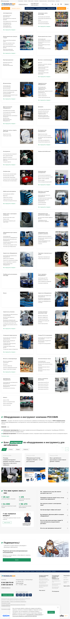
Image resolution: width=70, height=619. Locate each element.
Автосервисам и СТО (56, 581)
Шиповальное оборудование (7, 379)
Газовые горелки (7, 161)
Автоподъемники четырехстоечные (7, 23)
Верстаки (5, 195)
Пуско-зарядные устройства (44, 281)
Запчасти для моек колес (9, 217)
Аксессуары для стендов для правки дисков (9, 338)
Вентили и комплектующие (45, 60)
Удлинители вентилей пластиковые (43, 70)
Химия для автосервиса (43, 23)
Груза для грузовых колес (9, 43)
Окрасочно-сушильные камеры (10, 260)
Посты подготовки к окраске (9, 261)
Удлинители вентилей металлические (43, 67)
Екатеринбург (5, 1)
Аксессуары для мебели (8, 193)
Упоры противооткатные (44, 258)
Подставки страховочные (44, 256)
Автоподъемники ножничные (10, 21)
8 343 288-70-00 (7, 582)
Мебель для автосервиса (9, 191)
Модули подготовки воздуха (9, 369)
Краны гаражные (42, 93)
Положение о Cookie (5, 603)
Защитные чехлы (7, 134)
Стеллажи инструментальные (10, 200)
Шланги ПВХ (6, 400)
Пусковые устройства (43, 283)
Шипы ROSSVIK (51, 8)
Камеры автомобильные (44, 151)
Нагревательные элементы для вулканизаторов (10, 95)
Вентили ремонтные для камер (45, 176)
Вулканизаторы (7, 83)
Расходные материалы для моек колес (9, 221)
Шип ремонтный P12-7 (43, 385)
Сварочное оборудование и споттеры (44, 302)
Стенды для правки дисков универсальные (9, 344)
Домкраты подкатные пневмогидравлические (43, 116)
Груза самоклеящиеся (8, 44)
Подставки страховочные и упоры (45, 254)
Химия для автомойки (43, 21)
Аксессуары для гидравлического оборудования (42, 88)
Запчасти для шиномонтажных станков (45, 365)
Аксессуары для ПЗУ (43, 278)
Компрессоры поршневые (9, 177)
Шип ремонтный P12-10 (43, 382)
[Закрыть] (57, 607)
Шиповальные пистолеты (9, 388)
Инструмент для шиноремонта (42, 131)
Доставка (66, 579)
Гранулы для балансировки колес (9, 41)
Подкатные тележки (7, 197)
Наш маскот (42, 590)
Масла (39, 20)
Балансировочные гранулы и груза (10, 37)
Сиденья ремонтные (7, 199)
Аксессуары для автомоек (44, 16)
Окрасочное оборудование (10, 253)
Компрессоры (6, 171)
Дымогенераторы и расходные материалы (10, 116)
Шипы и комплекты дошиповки (43, 379)
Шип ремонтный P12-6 (43, 384)
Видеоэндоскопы (7, 113)
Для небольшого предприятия (43, 582)
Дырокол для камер (42, 134)
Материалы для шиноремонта (42, 172)
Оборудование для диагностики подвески (44, 214)
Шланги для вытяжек (43, 323)
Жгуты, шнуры (41, 180)
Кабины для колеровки (8, 258)
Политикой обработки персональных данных (24, 616)
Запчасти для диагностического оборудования (7, 119)
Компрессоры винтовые (8, 175)
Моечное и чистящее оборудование (43, 192)
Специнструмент (30, 8)
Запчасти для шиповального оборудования (9, 386)
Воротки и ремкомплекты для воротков (10, 159)
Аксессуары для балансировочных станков (44, 39)
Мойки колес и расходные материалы (10, 214)
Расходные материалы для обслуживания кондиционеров (10, 321)
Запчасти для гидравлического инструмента (45, 238)
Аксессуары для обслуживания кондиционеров (10, 315)
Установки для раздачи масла (10, 244)
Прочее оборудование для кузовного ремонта (44, 241)
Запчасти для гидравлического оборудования (45, 92)
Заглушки (5, 364)
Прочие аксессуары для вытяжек (43, 321)
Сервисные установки (8, 311)
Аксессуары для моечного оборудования (44, 196)
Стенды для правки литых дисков (9, 347)
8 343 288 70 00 (34, 3)
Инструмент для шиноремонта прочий (45, 138)
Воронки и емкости (7, 157)
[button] (68, 8)
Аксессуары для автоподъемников (7, 26)
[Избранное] (58, 4)
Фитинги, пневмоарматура (10, 358)
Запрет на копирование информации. (18, 601)
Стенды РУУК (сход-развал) (45, 335)
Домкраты (40, 106)
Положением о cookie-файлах (34, 614)
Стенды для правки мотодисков (10, 349)
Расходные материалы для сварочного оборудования (44, 299)
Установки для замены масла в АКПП (10, 325)
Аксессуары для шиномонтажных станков (44, 362)
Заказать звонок (7, 595)
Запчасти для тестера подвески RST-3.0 (45, 218)
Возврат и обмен (66, 582)
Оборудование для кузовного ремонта (43, 233)
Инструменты (6, 151)
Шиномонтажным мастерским (56, 584)
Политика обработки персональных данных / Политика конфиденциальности (13, 605)
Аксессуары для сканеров (9, 112)
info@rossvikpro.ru (5, 587)
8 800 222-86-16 (7, 585)
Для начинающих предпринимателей (44, 579)
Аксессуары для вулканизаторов (7, 86)
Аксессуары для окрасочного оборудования (10, 256)
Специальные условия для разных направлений (55, 577)
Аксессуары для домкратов (44, 109)
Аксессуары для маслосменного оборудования (10, 237)
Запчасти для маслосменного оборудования (10, 240)
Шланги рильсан (7, 405)
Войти (16, 560)
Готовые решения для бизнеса (43, 576)
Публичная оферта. (5, 601)
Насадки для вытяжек (43, 319)
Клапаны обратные (7, 365)
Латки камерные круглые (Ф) (44, 181)
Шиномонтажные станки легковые (44, 370)
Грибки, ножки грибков (43, 178)
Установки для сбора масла (9, 246)
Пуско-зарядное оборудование (42, 275)
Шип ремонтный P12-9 (43, 389)
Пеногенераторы (42, 202)
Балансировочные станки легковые (44, 45)
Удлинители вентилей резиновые (43, 73)
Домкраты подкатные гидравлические (43, 113)
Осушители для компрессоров (10, 179)
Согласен (51, 612)
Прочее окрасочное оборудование (7, 264)
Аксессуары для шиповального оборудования (10, 383)
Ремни (4, 293)
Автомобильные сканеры (9, 110)
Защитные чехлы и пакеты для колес (10, 131)
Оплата (65, 577)
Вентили (40, 62)
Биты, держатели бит (8, 155)
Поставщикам (55, 591)
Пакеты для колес (7, 135)
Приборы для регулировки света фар (10, 275)
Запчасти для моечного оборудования (43, 200)
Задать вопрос (7, 522)
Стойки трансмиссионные (44, 97)
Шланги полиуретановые (9, 401)
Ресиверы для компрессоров (10, 180)
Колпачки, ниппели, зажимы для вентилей (44, 65)
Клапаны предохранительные (10, 367)
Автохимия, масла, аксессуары (43, 13)
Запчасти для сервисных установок (8, 318)
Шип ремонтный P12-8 (43, 387)
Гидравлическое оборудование (42, 84)
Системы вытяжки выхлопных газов (42, 312)
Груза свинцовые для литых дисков (9, 47)
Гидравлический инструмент (44, 236)
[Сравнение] (55, 4)
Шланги (5, 397)
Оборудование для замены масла (10, 233)
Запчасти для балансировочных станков (44, 48)
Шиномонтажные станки (44, 358)
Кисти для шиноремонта (43, 140)
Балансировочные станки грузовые (44, 42)
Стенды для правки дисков (10, 335)
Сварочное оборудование (44, 293)
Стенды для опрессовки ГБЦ (9, 322)
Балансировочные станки (44, 36)
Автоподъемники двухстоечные (7, 16)
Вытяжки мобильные (43, 315)
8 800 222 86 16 (34, 5)
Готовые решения (40, 8)
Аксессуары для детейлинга (44, 18)
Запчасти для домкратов (43, 118)
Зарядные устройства (43, 279)
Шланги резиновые (7, 403)
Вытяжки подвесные (43, 317)
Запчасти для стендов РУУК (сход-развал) (44, 341)
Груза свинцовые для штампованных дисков (8, 50)
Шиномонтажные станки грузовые (44, 367)
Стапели (40, 243)
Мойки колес (6, 219)
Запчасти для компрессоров (9, 173)
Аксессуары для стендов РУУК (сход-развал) (45, 338)
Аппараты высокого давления (45, 198)
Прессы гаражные (42, 95)
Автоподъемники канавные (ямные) (9, 19)
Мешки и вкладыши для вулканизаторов (8, 93)
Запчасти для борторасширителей (8, 65)
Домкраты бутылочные (43, 111)
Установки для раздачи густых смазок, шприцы (10, 242)
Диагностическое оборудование (7, 107)
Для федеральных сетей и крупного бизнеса (43, 586)
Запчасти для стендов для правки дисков (9, 341)
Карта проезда (19, 583)
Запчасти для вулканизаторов (10, 90)
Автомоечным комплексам (55, 587)
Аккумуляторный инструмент (10, 153)
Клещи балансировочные (44, 141)
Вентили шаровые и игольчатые (7, 362)
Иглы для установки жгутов (44, 135)
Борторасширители (8, 60)
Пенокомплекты (42, 204)
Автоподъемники (7, 13)
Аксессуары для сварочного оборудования (44, 296)
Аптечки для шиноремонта (44, 175)
